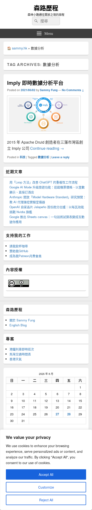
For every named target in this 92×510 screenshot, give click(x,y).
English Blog (18, 325)
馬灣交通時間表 (20, 354)
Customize (46, 487)
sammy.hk (19, 48)
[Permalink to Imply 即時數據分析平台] (44, 136)
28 (69, 414)
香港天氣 (15, 359)
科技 (22, 157)
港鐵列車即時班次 (21, 349)
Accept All (46, 474)
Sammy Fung (49, 90)
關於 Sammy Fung (22, 320)
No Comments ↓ (73, 90)
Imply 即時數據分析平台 (35, 82)
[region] (46, 469)
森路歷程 (46, 8)
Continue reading (47, 148)
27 (57, 414)
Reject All (46, 500)
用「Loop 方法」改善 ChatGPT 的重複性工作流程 (43, 182)
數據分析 (43, 157)
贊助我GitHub (18, 251)
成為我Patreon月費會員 (25, 256)
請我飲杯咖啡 (18, 246)
